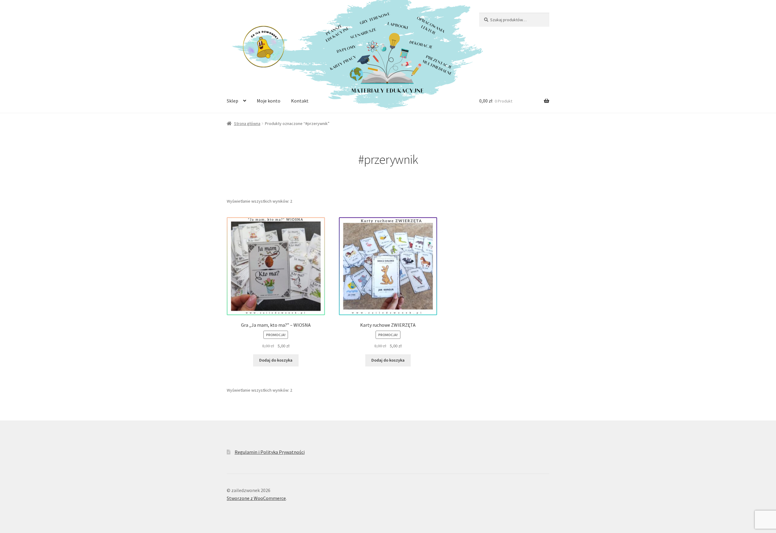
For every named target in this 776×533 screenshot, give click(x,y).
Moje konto (268, 101)
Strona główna (247, 123)
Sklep (232, 101)
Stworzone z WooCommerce (256, 498)
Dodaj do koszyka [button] (276, 360)
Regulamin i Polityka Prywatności (270, 452)
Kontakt (300, 101)
